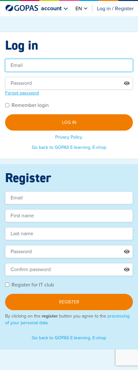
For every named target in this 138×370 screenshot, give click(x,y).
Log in (69, 122)
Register (69, 302)
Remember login (30, 105)
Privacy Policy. (69, 137)
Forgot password (22, 93)
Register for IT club (33, 285)
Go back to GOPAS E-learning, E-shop (69, 147)
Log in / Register (115, 8)
